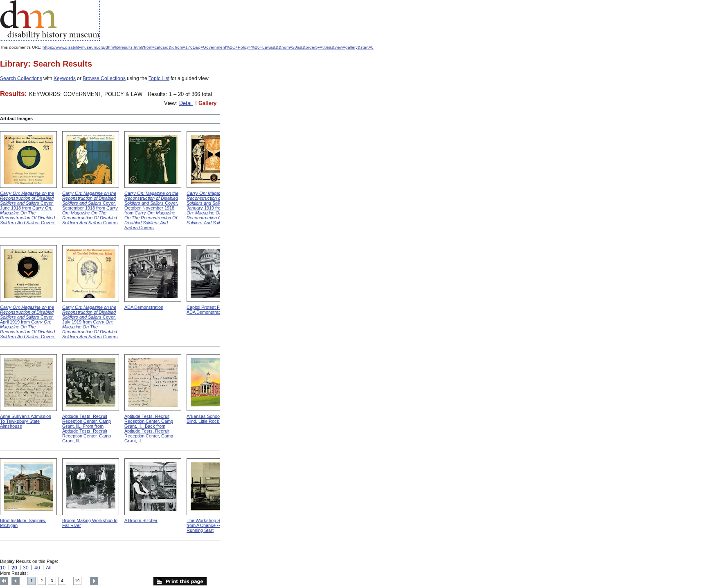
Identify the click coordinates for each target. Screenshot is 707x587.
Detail (186, 103)
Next (94, 581)
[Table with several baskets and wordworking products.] (215, 486)
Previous (15, 581)
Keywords (65, 78)
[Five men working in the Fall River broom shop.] (90, 486)
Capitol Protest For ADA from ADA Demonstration (215, 310)
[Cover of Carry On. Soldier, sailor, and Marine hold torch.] (152, 159)
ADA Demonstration (143, 307)
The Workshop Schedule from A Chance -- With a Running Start (211, 525)
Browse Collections (104, 78)
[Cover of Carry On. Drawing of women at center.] (90, 273)
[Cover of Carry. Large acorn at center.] (28, 273)
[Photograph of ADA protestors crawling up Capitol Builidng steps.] (152, 273)
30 (26, 568)
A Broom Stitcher (141, 520)
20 (14, 568)
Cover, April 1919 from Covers (28, 322)
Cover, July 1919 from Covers (90, 322)
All (49, 568)
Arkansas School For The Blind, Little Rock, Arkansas (214, 419)
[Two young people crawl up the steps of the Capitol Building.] (215, 273)
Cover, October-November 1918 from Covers (151, 210)
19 (77, 580)
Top (4, 581)
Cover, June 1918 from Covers (28, 208)
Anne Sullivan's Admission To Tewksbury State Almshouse (25, 421)
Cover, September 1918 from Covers (90, 208)
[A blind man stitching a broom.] (152, 486)
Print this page (180, 581)
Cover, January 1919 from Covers (214, 208)
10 (3, 568)
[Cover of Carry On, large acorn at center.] (28, 159)
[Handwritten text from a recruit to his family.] (152, 382)
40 (37, 568)
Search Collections (21, 78)
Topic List (159, 78)
